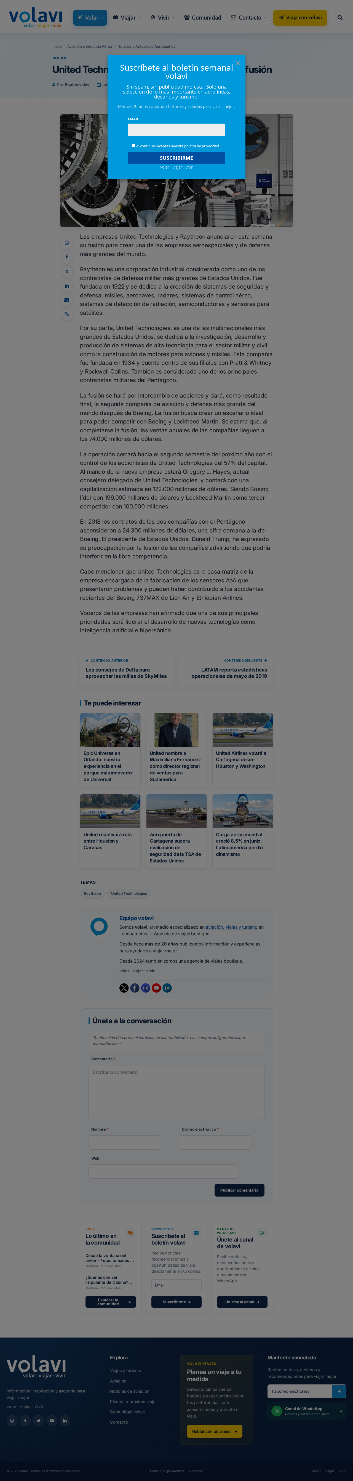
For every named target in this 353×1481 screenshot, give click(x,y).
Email (133, 118)
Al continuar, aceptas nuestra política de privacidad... (178, 145)
